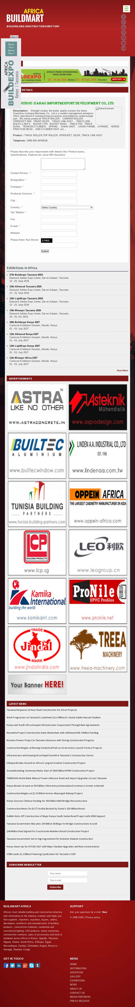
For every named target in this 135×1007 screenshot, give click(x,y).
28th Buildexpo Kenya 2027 (24, 322)
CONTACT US (77, 993)
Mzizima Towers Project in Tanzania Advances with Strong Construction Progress (50, 740)
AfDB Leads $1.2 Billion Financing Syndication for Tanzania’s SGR (41, 854)
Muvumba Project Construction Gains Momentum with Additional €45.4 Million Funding (52, 732)
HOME (73, 964)
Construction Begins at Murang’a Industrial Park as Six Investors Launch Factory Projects (54, 747)
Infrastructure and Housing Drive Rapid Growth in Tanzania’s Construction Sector (50, 755)
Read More (122, 370)
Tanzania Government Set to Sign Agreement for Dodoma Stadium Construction (50, 838)
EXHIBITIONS (77, 980)
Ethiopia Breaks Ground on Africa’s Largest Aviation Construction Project (46, 762)
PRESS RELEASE (80, 1001)
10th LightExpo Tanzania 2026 (26, 298)
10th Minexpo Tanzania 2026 (25, 310)
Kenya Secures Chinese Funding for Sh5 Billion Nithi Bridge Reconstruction (47, 800)
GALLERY (75, 976)
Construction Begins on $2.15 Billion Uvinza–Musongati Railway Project (45, 793)
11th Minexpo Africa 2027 (23, 358)
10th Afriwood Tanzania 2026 (25, 286)
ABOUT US (76, 989)
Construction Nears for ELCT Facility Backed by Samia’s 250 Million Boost (46, 808)
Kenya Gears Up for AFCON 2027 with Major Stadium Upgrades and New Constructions (53, 846)
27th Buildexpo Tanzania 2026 (26, 274)
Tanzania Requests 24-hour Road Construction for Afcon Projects (42, 709)
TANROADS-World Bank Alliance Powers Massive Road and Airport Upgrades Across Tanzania (57, 778)
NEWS (73, 984)
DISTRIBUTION (78, 968)
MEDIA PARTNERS (80, 997)
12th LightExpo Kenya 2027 (24, 346)
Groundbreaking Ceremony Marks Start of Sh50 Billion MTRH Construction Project (50, 770)
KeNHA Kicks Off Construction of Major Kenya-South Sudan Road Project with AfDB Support (56, 816)
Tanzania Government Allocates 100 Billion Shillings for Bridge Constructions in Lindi (52, 823)
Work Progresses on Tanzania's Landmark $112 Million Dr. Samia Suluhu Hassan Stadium (53, 717)
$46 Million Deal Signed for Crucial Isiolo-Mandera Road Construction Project (48, 831)
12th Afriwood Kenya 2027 (23, 334)
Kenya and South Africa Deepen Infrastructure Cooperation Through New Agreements (53, 725)
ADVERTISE (76, 972)
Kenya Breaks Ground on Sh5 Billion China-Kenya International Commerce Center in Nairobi (55, 785)
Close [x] (14, 37)
